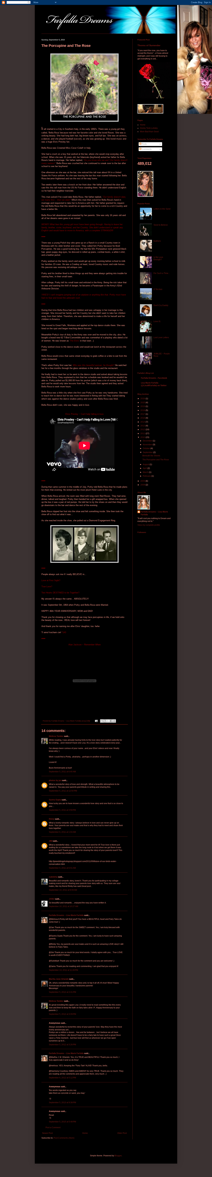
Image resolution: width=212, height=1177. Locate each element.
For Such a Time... (162, 273)
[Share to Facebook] (111, 721)
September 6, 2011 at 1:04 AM (62, 832)
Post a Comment (53, 1127)
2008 (143, 485)
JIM (50, 841)
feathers (157, 241)
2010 (143, 437)
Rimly (51, 819)
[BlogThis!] (104, 721)
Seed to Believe (161, 225)
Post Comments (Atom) (64, 1138)
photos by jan (55, 780)
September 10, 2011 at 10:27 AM (63, 906)
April (145, 468)
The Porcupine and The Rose (155, 459)
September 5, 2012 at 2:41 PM (62, 992)
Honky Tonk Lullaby (149, 128)
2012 (143, 429)
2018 (143, 410)
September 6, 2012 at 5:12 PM (62, 1078)
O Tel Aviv (158, 289)
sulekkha (53, 877)
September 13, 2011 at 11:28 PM (63, 970)
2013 (143, 426)
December (148, 441)
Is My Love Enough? (158, 258)
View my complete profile (148, 525)
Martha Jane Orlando (59, 979)
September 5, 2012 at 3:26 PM (62, 1044)
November (148, 444)
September (148, 452)
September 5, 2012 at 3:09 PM (62, 1014)
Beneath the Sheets (151, 456)
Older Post (122, 1133)
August (146, 464)
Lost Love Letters (161, 337)
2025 (143, 402)
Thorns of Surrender (148, 45)
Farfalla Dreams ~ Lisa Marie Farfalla (66, 915)
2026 (143, 398)
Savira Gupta (55, 800)
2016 (143, 418)
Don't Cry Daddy (161, 305)
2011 (143, 433)
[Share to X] (108, 721)
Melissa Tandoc (56, 736)
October (146, 448)
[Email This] (101, 721)
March (146, 472)
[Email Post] (96, 721)
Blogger (118, 1155)
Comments (146, 149)
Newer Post (47, 1133)
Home (85, 1133)
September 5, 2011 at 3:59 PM (62, 810)
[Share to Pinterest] (114, 721)
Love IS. (157, 321)
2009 (143, 481)
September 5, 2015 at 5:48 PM (62, 1122)
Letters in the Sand (162, 209)
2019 (143, 406)
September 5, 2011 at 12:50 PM (63, 791)
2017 (143, 414)
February (147, 476)
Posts (144, 144)
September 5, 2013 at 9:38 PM (62, 1102)
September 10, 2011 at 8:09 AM (63, 890)
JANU (51, 899)
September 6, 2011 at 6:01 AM (62, 868)
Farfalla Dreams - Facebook (154, 378)
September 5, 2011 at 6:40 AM (62, 771)
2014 (143, 422)
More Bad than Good (149, 131)
